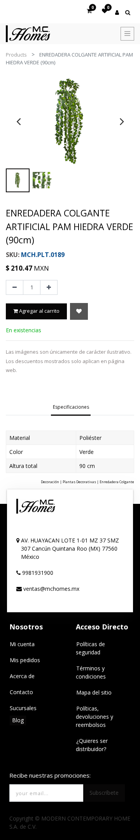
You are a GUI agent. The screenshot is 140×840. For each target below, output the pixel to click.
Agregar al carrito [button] (39, 310)
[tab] (71, 408)
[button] (79, 311)
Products (16, 54)
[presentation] (18, 121)
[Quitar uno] (14, 287)
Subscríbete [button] (104, 792)
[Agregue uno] (49, 287)
